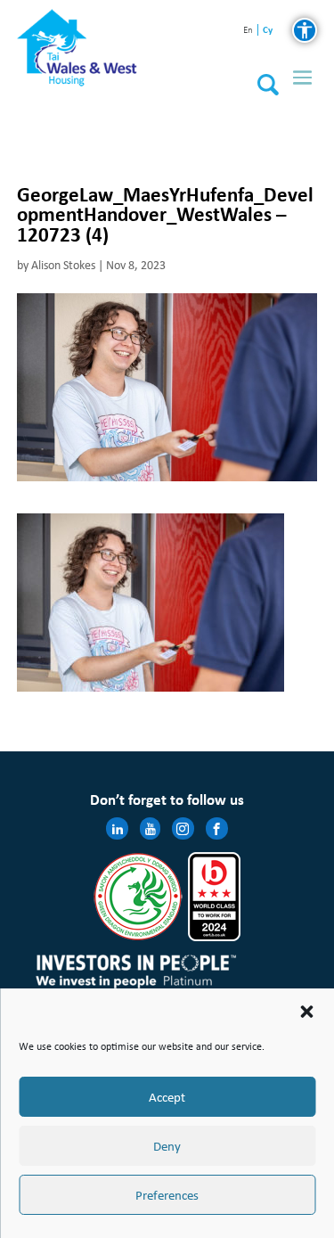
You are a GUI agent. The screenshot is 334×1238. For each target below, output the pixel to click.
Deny (167, 1146)
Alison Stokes (63, 265)
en (248, 31)
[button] (306, 1012)
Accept (167, 1097)
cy (268, 30)
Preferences (167, 1195)
